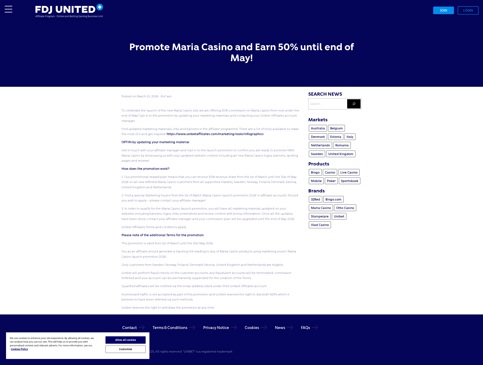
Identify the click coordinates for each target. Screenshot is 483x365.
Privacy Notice (216, 327)
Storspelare (320, 216)
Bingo (315, 172)
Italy (350, 136)
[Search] (354, 103)
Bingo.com (333, 199)
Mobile (316, 181)
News (280, 327)
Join (443, 10)
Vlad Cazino (320, 225)
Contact (129, 327)
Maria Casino (321, 208)
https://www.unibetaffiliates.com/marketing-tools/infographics (215, 134)
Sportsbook (349, 181)
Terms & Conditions (170, 327)
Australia (318, 128)
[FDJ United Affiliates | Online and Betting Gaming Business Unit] (69, 10)
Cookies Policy (19, 349)
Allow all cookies (125, 340)
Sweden (317, 154)
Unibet (339, 216)
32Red (315, 199)
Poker (331, 181)
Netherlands (320, 145)
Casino (330, 172)
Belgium (336, 128)
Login (468, 10)
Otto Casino (345, 208)
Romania (342, 145)
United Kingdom (340, 154)
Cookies (252, 327)
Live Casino (349, 172)
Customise (125, 349)
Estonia (335, 136)
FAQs (305, 327)
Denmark (318, 136)
